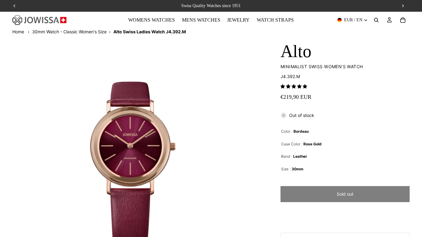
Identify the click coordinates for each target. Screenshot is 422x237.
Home (18, 31)
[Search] (376, 20)
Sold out (345, 194)
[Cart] (403, 20)
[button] (294, 86)
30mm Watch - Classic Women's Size (69, 31)
